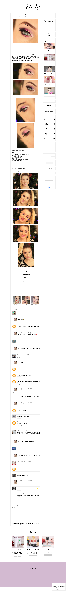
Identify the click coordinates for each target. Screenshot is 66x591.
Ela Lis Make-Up (20, 318)
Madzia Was (18, 311)
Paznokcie (49, 148)
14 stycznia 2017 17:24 (28, 318)
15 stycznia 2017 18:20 (25, 415)
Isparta (13, 508)
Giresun (13, 506)
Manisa (18, 505)
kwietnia (46, 133)
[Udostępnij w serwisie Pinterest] (39, 285)
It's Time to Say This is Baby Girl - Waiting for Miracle (49, 84)
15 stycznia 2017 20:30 (28, 402)
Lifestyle (49, 147)
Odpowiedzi (16, 316)
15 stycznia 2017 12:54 (23, 380)
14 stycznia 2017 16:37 (24, 311)
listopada (46, 124)
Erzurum (13, 507)
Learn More (57, 589)
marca (46, 134)
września (46, 127)
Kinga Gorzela (19, 415)
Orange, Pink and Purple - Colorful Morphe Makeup (26, 305)
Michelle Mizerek (19, 493)
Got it (60, 589)
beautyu (18, 487)
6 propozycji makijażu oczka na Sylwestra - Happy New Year (49, 51)
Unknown (18, 380)
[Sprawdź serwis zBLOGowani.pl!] (49, 168)
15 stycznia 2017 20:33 (28, 388)
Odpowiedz (19, 314)
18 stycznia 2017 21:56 (27, 461)
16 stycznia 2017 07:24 (23, 421)
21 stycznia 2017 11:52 (28, 480)
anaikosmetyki (19, 354)
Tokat (17, 504)
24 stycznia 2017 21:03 (23, 487)
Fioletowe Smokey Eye (35, 304)
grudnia (46, 123)
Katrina (18, 430)
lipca (45, 129)
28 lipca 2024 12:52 (26, 493)
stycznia (46, 137)
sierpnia (46, 128)
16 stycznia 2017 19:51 (23, 430)
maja (45, 132)
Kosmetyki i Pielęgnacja (49, 144)
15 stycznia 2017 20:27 (28, 332)
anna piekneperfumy (20, 461)
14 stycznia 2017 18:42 (25, 354)
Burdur (17, 503)
